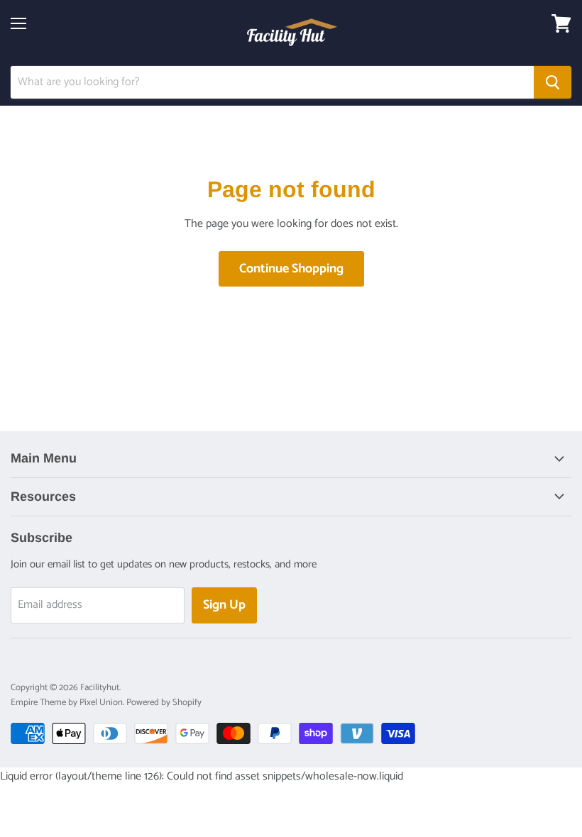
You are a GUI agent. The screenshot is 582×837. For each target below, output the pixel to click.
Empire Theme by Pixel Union (67, 702)
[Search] (552, 82)
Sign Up (224, 605)
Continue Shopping (291, 268)
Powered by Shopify (164, 702)
